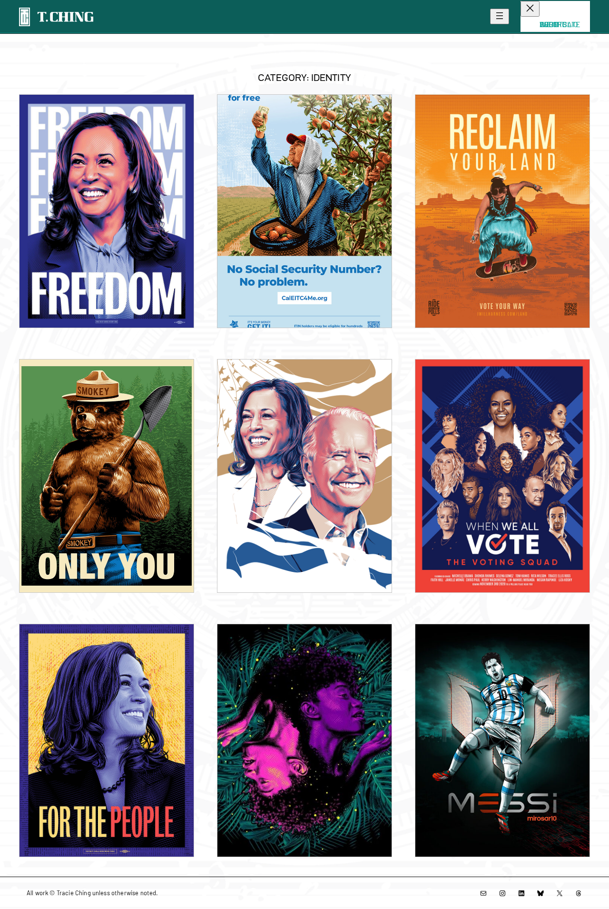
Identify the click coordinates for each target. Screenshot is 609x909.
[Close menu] (530, 9)
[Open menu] (499, 16)
